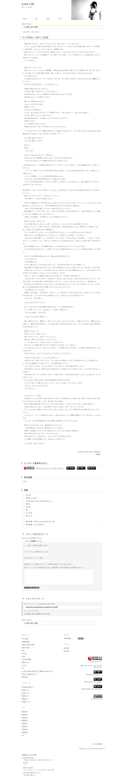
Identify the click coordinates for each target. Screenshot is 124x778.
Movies (24, 696)
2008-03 (25, 732)
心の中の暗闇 (26, 659)
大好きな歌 (26, 647)
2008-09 (25, 720)
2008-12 (25, 717)
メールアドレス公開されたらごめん (36, 551)
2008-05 (25, 729)
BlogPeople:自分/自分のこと (93, 674)
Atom (67, 651)
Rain (23, 656)
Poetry (24, 702)
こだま (24, 665)
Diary (23, 690)
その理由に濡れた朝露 (32, 614)
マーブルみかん (38, 524)
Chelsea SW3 (26, 687)
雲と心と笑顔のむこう (29, 674)
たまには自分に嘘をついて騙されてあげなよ (37, 671)
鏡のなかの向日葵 (28, 644)
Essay (98, 454)
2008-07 (25, 726)
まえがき (34, 32)
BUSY (28, 504)
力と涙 (28, 507)
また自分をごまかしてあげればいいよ (39, 501)
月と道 (28, 495)
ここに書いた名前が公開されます (35, 545)
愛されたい (26, 662)
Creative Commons (96, 698)
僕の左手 (25, 677)
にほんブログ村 (97, 667)
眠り (23, 650)
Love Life (47, 614)
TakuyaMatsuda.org (28, 757)
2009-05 (25, 712)
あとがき (27, 32)
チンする (29, 512)
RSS (67, 648)
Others (24, 699)
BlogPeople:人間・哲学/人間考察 (92, 681)
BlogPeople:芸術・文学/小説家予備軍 (91, 689)
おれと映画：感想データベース (31, 772)
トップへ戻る (98, 744)
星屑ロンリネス (31, 498)
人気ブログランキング (95, 661)
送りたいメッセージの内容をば (54, 567)
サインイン (26, 538)
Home (24, 620)
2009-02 (25, 714)
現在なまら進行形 (28, 767)
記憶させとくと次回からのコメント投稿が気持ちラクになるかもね (47, 564)
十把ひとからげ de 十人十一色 (44, 521)
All (23, 735)
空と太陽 (25, 638)
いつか (25, 481)
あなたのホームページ (33, 558)
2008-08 (25, 723)
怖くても (29, 516)
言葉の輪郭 (26, 641)
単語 (48, 18)
